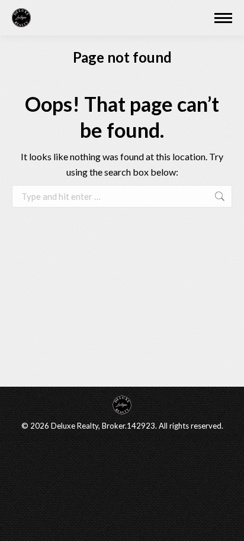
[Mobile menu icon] (223, 18)
